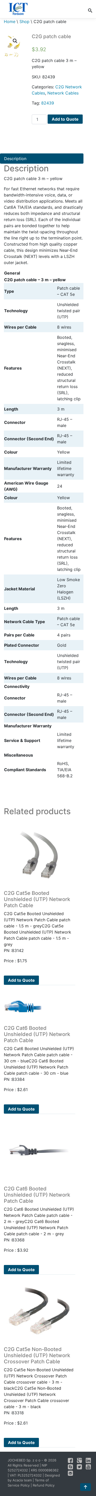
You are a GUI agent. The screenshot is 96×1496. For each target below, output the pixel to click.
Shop (24, 21)
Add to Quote (65, 119)
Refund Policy (44, 1485)
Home (9, 21)
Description (15, 158)
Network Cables (63, 93)
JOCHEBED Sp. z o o (24, 1460)
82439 (47, 103)
